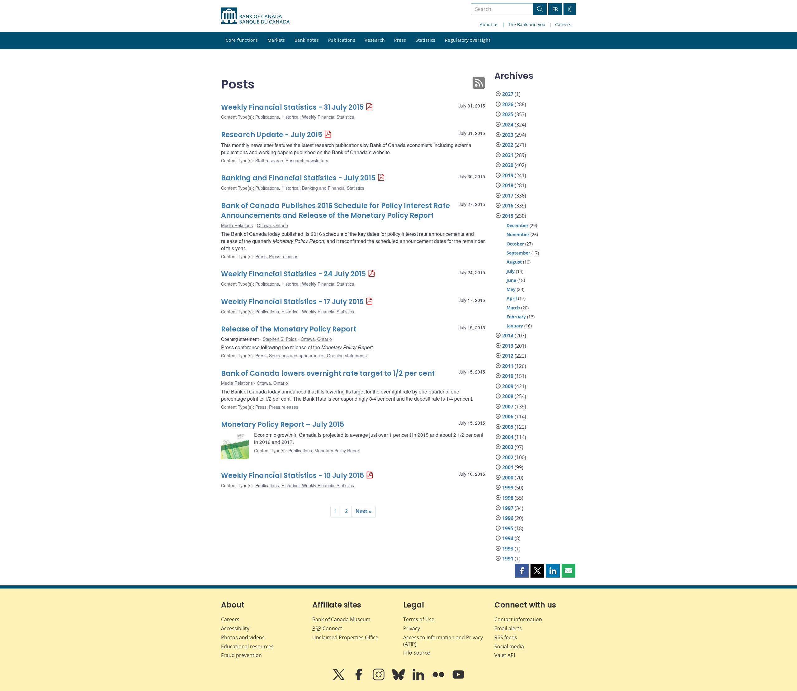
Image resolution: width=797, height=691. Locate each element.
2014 (507, 335)
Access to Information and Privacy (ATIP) (443, 640)
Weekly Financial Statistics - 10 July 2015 (292, 475)
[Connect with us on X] (339, 678)
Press (400, 40)
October (515, 244)
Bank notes (307, 40)
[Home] (255, 15)
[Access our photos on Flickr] (439, 678)
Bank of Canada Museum (341, 619)
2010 (507, 376)
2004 (507, 437)
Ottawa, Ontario (272, 225)
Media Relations (237, 225)
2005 (507, 426)
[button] (522, 571)
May (511, 289)
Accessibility (235, 628)
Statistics (426, 40)
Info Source (416, 652)
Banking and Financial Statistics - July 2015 (298, 178)
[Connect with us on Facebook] (359, 678)
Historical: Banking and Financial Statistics (322, 188)
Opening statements (347, 355)
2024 (507, 124)
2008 (507, 396)
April (512, 298)
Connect (327, 628)
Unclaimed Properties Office (345, 637)
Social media (509, 646)
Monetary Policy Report (337, 450)
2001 (507, 467)
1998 (507, 497)
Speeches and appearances (296, 355)
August (514, 262)
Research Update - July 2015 (271, 135)
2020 (507, 165)
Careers (563, 24)
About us (489, 24)
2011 (507, 366)
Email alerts (508, 628)
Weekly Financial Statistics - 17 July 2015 (292, 302)
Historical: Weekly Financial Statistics (317, 117)
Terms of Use (418, 619)
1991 (507, 558)
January (515, 326)
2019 (507, 175)
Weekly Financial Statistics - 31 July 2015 (292, 107)
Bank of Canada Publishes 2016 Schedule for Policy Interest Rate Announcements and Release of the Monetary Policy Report (335, 211)
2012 (507, 355)
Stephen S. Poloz (280, 339)
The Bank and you (526, 24)
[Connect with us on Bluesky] (399, 678)
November (518, 234)
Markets (276, 40)
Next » (364, 511)
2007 (507, 406)
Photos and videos (243, 637)
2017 (507, 195)
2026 (507, 104)
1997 (507, 508)
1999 (507, 487)
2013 (507, 345)
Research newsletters (306, 160)
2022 (507, 144)
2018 (507, 185)
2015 (507, 215)
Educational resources (247, 646)
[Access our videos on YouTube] (458, 678)
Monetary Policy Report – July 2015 (282, 424)
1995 (507, 528)
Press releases (283, 256)
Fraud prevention (241, 655)
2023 (507, 134)
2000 (507, 477)
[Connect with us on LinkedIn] (419, 678)
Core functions (242, 40)
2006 (507, 416)
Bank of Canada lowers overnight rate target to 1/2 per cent (328, 373)
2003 (507, 447)
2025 (507, 114)
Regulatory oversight (467, 40)
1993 (507, 548)
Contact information (518, 619)
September (518, 253)
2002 (507, 457)
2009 (507, 386)
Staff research (269, 160)
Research (375, 40)
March (513, 308)
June (511, 280)
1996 (507, 518)
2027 (507, 94)
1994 (507, 538)
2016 (507, 205)
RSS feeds (505, 637)
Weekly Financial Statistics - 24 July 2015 (293, 274)
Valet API (504, 655)
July (511, 271)
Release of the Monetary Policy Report (288, 329)
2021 (507, 155)
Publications (341, 40)
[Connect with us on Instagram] (379, 678)
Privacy (411, 628)
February (516, 317)
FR (555, 9)
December (517, 225)
